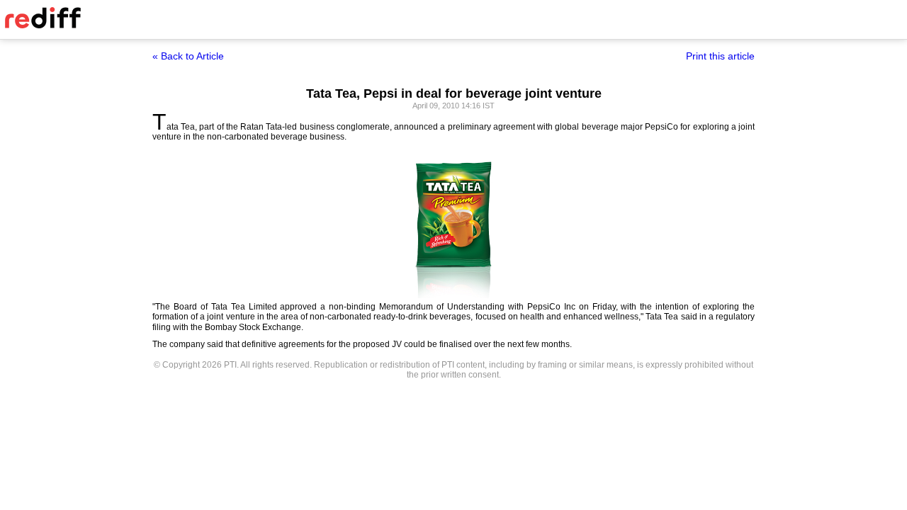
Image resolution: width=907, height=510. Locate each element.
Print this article (720, 56)
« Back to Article (188, 56)
